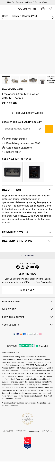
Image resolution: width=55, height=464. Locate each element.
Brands (15, 16)
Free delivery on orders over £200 (23, 143)
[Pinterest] (37, 268)
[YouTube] (32, 268)
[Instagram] (22, 268)
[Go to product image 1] (6, 80)
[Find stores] (49, 129)
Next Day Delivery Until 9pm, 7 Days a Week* (27, 2)
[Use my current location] (40, 129)
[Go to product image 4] (33, 80)
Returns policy (13, 152)
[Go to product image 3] (24, 80)
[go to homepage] (27, 9)
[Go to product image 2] (15, 80)
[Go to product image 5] (42, 80)
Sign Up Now (27, 290)
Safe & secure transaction (19, 148)
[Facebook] (17, 268)
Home (5, 16)
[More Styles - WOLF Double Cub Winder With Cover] (12, 172)
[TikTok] (27, 268)
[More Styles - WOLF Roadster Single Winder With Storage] (34, 172)
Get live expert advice (29, 113)
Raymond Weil (29, 16)
